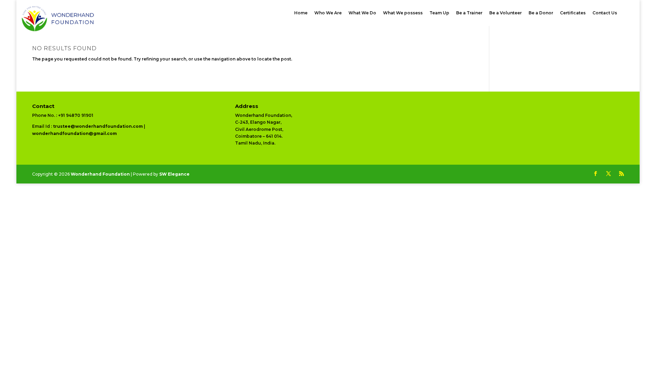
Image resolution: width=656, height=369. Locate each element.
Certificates (573, 13)
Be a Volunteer (505, 13)
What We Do (362, 13)
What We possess (403, 13)
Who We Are (328, 13)
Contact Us (604, 13)
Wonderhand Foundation (100, 174)
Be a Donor (541, 13)
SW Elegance (174, 174)
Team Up (439, 13)
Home (301, 13)
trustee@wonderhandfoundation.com (98, 126)
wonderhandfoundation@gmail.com (74, 133)
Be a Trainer (469, 13)
